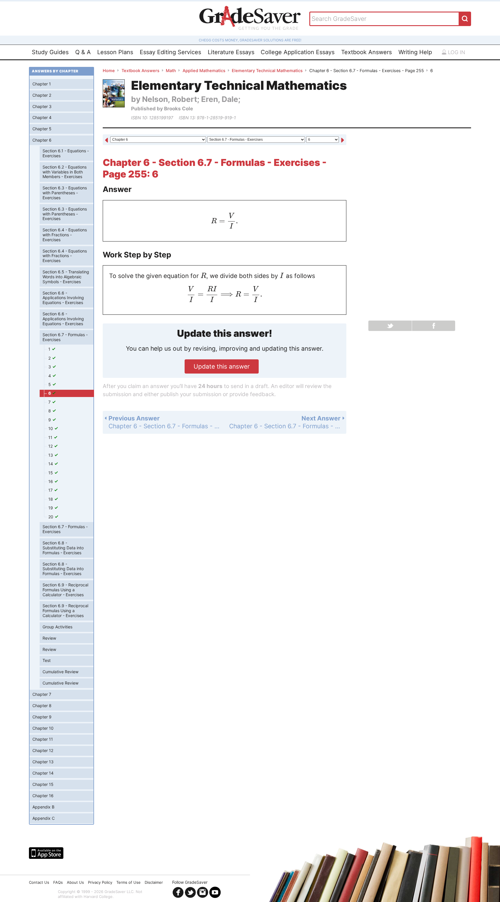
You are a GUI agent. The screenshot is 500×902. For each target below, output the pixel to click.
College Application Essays (297, 52)
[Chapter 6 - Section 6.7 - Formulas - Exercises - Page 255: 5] (106, 140)
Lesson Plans (115, 52)
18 (51, 499)
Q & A (83, 52)
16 (51, 481)
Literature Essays (231, 52)
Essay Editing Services (170, 52)
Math (171, 70)
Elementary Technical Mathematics (267, 70)
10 (51, 428)
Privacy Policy (100, 882)
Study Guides (50, 52)
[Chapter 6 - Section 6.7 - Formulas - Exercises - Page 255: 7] (342, 140)
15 (51, 472)
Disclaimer (154, 882)
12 (51, 446)
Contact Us (39, 882)
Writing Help (415, 52)
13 (51, 455)
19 (51, 507)
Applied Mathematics (204, 70)
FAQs (58, 882)
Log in (455, 52)
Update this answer (222, 366)
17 (51, 490)
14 (51, 463)
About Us (75, 882)
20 (51, 516)
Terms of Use (128, 882)
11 (51, 437)
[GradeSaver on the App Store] (46, 853)
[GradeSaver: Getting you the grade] (250, 18)
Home (109, 70)
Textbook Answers (366, 52)
